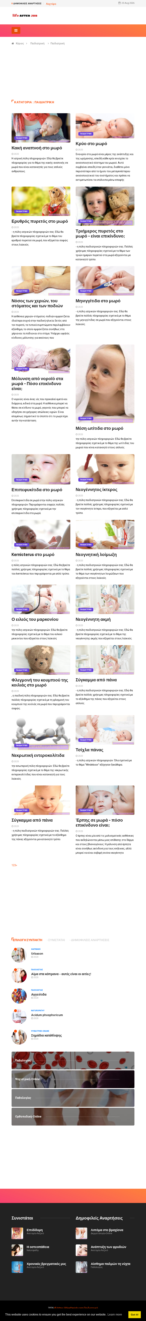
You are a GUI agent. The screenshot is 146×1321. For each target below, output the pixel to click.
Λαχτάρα (51, 3)
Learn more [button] (115, 1314)
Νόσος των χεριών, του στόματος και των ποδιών (37, 303)
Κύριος (20, 43)
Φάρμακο (36, 949)
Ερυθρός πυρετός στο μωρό (40, 221)
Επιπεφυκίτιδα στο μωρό (37, 489)
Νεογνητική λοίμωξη (96, 554)
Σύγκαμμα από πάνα (96, 679)
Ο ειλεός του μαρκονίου (35, 619)
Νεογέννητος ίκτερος (96, 489)
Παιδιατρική (37, 43)
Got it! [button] (135, 1314)
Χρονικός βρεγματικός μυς (46, 1264)
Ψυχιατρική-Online (40, 1031)
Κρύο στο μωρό (91, 143)
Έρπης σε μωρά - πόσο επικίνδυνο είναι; (99, 822)
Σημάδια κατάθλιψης (46, 1035)
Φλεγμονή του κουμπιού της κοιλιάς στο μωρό (40, 682)
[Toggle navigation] (16, 30)
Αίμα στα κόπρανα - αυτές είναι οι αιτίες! (61, 974)
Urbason (37, 953)
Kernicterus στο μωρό (33, 554)
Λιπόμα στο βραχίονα (107, 1230)
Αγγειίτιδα (38, 994)
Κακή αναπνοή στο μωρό (37, 147)
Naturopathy (37, 1011)
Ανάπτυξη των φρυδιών (108, 1247)
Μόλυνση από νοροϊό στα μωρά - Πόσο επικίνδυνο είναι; (37, 383)
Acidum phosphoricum (47, 1015)
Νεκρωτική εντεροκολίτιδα (38, 755)
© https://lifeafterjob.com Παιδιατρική (76, 1308)
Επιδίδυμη (35, 1230)
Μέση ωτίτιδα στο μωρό (99, 428)
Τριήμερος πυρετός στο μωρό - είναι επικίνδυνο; (100, 233)
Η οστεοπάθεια (38, 1247)
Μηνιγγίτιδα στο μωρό (98, 300)
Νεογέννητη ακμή (93, 619)
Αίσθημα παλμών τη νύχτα (110, 1264)
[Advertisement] (73, 75)
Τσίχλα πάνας (89, 749)
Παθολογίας (37, 970)
